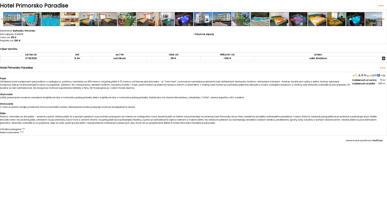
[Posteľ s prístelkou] (317, 25)
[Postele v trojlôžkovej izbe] (336, 25)
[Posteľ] (279, 25)
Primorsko (30, 30)
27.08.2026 (31, 58)
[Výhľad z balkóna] (374, 25)
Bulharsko (18, 30)
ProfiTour (377, 140)
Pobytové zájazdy (204, 34)
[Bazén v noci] (298, 25)
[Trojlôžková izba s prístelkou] (146, 25)
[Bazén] (31, 25)
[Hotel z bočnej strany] (203, 25)
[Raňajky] (69, 25)
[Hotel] (12, 25)
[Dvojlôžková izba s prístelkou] (89, 25)
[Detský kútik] (127, 25)
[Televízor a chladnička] (165, 25)
